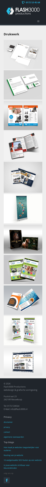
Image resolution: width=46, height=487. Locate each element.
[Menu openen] (38, 21)
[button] (23, 54)
